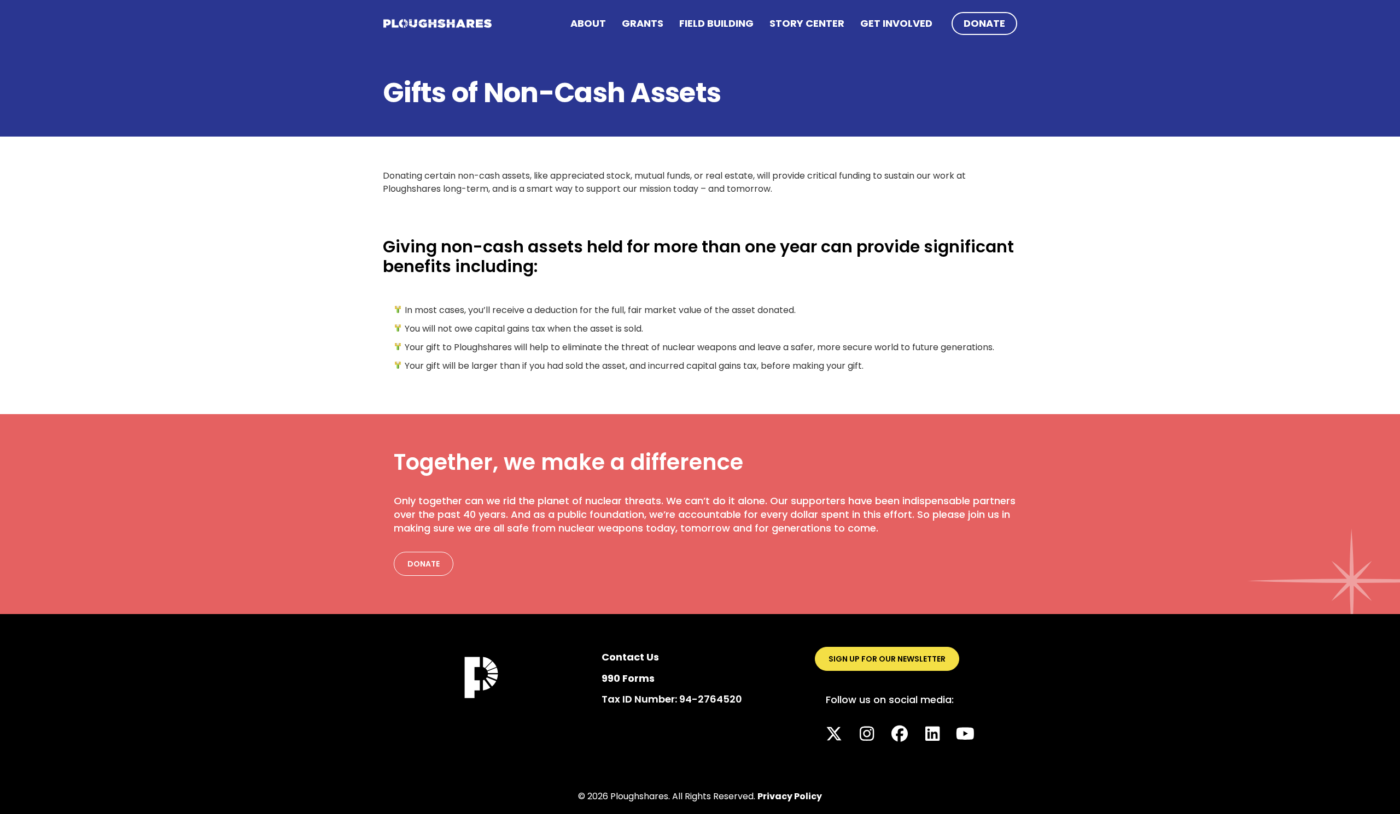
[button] (834, 733)
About (588, 23)
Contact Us (630, 657)
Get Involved (896, 23)
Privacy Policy (789, 796)
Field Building (716, 23)
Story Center (806, 23)
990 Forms (628, 678)
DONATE (984, 23)
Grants (642, 23)
